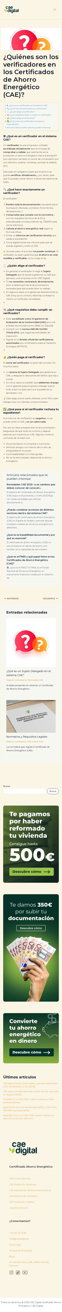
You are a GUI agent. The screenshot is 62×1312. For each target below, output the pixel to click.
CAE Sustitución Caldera (21, 1202)
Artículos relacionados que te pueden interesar (29, 127)
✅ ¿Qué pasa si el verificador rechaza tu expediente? (25, 122)
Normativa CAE (35, 680)
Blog (11, 1256)
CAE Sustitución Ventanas (22, 1184)
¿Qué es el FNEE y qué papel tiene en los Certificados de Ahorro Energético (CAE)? (31, 560)
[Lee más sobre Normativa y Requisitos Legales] (31, 716)
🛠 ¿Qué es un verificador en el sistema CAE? (27, 105)
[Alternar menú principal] (55, 10)
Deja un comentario (16, 680)
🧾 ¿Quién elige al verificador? (21, 112)
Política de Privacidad (20, 1250)
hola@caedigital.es (19, 1239)
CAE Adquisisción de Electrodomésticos (30, 1190)
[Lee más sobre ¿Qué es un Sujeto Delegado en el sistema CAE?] (31, 642)
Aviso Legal (15, 1244)
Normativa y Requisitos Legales (26, 736)
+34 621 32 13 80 (17, 1233)
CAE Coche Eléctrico (20, 1178)
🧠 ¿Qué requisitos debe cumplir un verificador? (29, 115)
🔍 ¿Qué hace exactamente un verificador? (27, 108)
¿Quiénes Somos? (18, 1208)
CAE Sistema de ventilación (23, 1196)
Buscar (6, 786)
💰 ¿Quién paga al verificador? (21, 118)
